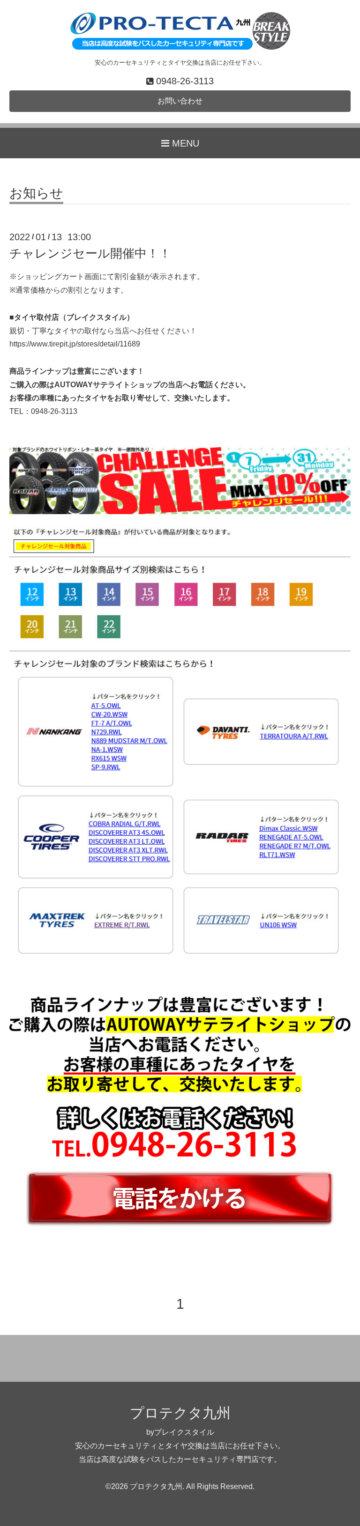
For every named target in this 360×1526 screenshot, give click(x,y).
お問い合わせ (180, 101)
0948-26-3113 (54, 411)
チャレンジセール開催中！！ (90, 253)
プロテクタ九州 (180, 1413)
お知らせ (36, 193)
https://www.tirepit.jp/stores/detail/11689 (74, 344)
